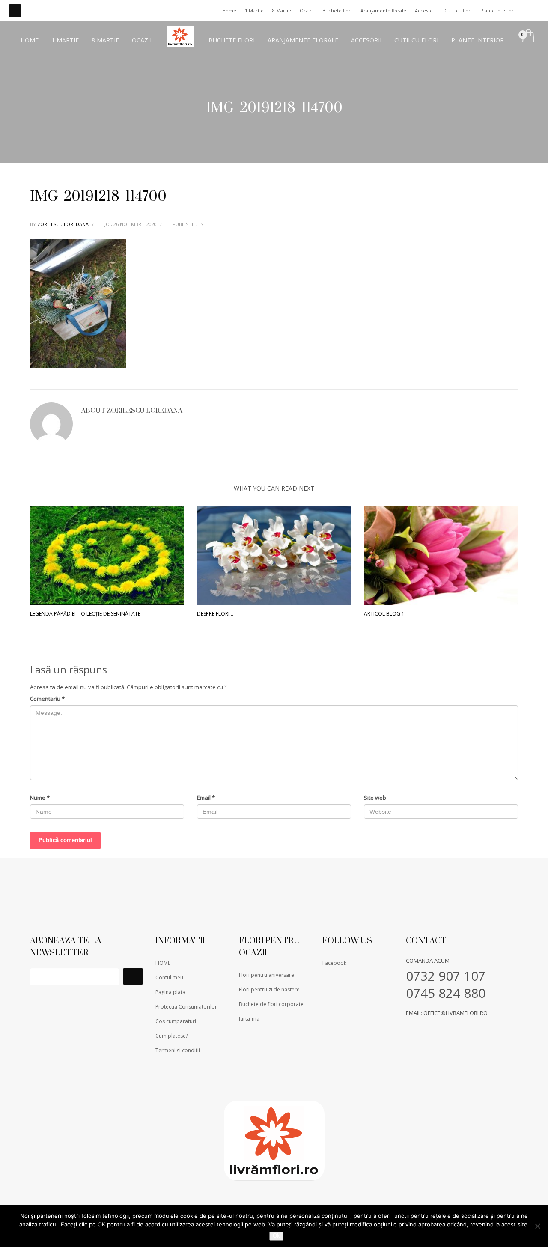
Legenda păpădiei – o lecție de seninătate (85, 613)
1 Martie (254, 10)
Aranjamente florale (383, 10)
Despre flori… (215, 613)
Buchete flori (337, 10)
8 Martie (281, 10)
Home (229, 10)
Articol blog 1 (384, 613)
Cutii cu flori (458, 10)
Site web (375, 797)
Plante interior (497, 10)
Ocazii (307, 10)
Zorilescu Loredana (63, 224)
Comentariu (47, 698)
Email (206, 797)
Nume (40, 797)
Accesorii (425, 10)
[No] (537, 1226)
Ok (276, 1235)
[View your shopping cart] (527, 36)
